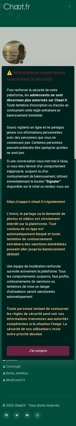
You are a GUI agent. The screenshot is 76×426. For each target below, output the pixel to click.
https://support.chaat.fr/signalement (36, 202)
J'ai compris (38, 351)
